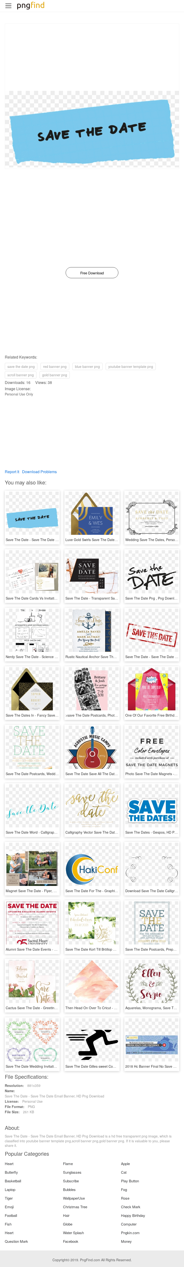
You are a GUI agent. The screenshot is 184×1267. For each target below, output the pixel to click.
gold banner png (54, 374)
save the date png (21, 366)
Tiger (9, 1198)
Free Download (92, 272)
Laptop (10, 1189)
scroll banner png (20, 374)
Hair (66, 1215)
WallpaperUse (74, 1198)
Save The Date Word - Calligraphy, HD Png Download (46, 832)
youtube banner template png (130, 366)
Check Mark (130, 1206)
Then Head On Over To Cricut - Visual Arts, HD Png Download (112, 1007)
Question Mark (16, 1241)
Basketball (13, 1180)
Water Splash (73, 1232)
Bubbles (69, 1189)
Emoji (9, 1206)
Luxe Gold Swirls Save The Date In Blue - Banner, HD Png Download (117, 539)
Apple (125, 1163)
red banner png (55, 366)
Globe (67, 1223)
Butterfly (11, 1172)
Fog (124, 1189)
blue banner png (87, 366)
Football (11, 1215)
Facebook (70, 1241)
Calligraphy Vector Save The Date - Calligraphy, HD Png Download (115, 832)
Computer (129, 1223)
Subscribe (71, 1180)
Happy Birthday (133, 1215)
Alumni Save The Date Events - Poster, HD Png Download (49, 949)
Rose (125, 1198)
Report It (12, 471)
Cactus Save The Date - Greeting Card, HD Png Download (50, 1007)
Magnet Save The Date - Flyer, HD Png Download (43, 890)
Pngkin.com (130, 1232)
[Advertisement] (92, 57)
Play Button (130, 1180)
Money (126, 1241)
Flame (68, 1163)
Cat (123, 1172)
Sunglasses (72, 1172)
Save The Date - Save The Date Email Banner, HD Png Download (55, 539)
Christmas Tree (75, 1206)
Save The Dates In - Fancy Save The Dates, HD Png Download (54, 715)
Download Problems (39, 471)
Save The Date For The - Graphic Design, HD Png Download (111, 890)
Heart (9, 1163)
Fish (8, 1223)
